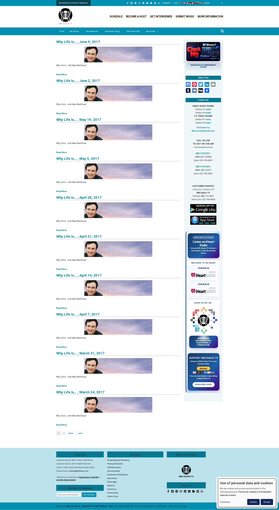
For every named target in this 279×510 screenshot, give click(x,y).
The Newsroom (91, 31)
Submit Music (185, 16)
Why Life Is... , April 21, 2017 (79, 236)
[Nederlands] (185, 3)
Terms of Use (112, 496)
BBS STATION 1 (203, 153)
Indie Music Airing (112, 31)
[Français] (187, 3)
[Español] (200, 3)
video (208, 119)
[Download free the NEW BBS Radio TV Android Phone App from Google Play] (203, 208)
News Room (112, 478)
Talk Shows (74, 31)
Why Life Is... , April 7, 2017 (78, 314)
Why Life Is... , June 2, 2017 (78, 81)
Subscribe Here (203, 384)
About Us (111, 486)
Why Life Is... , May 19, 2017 (78, 120)
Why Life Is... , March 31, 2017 (80, 353)
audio (208, 109)
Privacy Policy (112, 493)
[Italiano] (192, 3)
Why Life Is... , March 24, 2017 (80, 392)
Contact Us (111, 489)
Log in (176, 3)
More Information (210, 16)
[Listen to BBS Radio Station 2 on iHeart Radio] (204, 290)
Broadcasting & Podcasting (118, 460)
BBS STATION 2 (203, 166)
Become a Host (136, 16)
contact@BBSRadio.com (78, 471)
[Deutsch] (190, 3)
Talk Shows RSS (133, 31)
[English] (182, 3)
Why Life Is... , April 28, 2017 (79, 198)
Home (61, 31)
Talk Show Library (114, 467)
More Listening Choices (203, 131)
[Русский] (198, 3)
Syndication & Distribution (117, 475)
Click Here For (203, 127)
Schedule (116, 16)
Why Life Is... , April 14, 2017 (79, 275)
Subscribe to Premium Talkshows (74, 3)
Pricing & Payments (115, 464)
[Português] (195, 3)
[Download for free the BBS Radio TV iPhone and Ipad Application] (203, 220)
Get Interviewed (161, 16)
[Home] (65, 16)
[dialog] (247, 492)
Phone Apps (112, 482)
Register (167, 3)
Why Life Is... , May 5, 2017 (77, 159)
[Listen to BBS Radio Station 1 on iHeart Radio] (204, 274)
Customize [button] (225, 502)
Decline (253, 502)
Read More (61, 74)
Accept (267, 502)
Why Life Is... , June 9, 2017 (78, 42)
